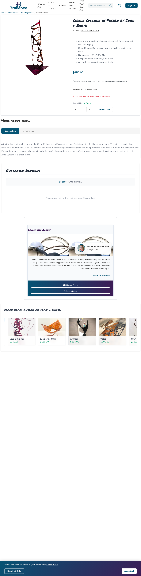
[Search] (110, 5)
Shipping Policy (71, 285)
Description (10, 131)
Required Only (14, 571)
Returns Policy (71, 291)
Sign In (131, 5)
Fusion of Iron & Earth (90, 30)
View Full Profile (101, 275)
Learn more (52, 564)
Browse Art (41, 5)
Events (62, 5)
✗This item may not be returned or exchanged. (92, 96)
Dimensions (28, 131)
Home (3, 13)
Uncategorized (27, 13)
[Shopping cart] (119, 5)
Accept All (129, 571)
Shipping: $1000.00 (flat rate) (85, 89)
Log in (62, 181)
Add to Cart (104, 109)
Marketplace (13, 13)
